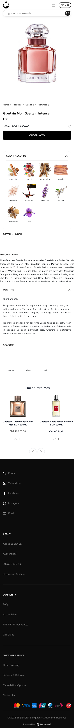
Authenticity (9, 554)
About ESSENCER (13, 544)
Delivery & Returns (13, 675)
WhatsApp (14, 483)
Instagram (14, 503)
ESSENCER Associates (15, 624)
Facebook (13, 493)
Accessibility (10, 614)
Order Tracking (11, 665)
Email (11, 513)
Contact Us (9, 695)
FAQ (5, 604)
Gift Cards (8, 634)
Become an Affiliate (14, 574)
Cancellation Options (14, 685)
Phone (11, 473)
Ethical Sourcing (12, 564)
